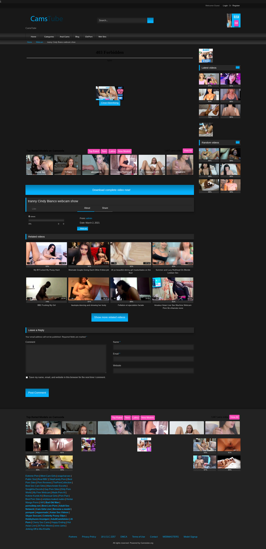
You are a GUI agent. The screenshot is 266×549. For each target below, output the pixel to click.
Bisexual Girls (50, 496)
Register (236, 5)
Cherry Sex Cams (41, 522)
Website (117, 365)
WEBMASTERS (171, 537)
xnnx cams (60, 526)
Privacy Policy (89, 537)
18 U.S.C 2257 (108, 537)
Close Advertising (109, 103)
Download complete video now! (111, 189)
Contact (154, 537)
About (87, 208)
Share (105, 208)
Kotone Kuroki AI (33, 496)
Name (116, 342)
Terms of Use (138, 537)
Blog (77, 37)
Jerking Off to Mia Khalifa (37, 529)
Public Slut (30, 479)
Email (116, 354)
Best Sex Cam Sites (35, 486)
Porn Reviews (44, 482)
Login (225, 5)
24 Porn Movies (45, 526)
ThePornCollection (62, 482)
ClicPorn (89, 37)
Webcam (39, 42)
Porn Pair (63, 496)
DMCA (124, 537)
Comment (30, 342)
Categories (49, 37)
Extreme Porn (32, 476)
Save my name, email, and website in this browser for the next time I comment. (67, 377)
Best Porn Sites (33, 499)
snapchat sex (64, 476)
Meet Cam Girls (48, 476)
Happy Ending (58, 522)
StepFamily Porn (57, 479)
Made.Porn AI (58, 492)
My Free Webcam (41, 492)
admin (89, 218)
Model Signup (190, 537)
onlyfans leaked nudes (53, 499)
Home (33, 37)
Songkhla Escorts (34, 489)
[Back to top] (257, 541)
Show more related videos (109, 317)
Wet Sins (102, 37)
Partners (73, 537)
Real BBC (43, 479)
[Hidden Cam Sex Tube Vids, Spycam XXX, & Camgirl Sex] (46, 18)
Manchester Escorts (56, 486)
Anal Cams (64, 37)
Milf (42, 502)
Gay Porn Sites (51, 489)
